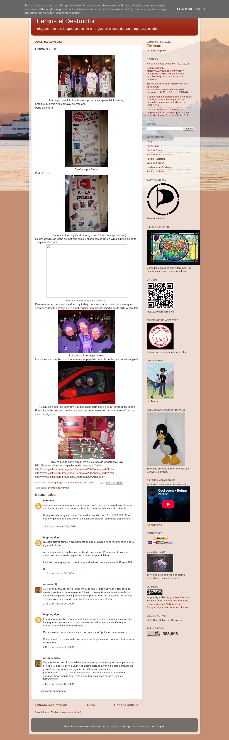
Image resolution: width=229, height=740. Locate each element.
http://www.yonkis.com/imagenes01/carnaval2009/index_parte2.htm (74, 473)
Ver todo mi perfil (156, 50)
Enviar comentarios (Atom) (66, 712)
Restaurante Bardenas (159, 167)
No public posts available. (161, 63)
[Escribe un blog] (111, 483)
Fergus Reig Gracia (177, 597)
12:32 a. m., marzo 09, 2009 (59, 526)
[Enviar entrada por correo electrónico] (101, 482)
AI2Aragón (153, 146)
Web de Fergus (155, 163)
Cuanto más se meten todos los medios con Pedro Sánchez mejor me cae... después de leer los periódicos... (169, 99)
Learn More (184, 9)
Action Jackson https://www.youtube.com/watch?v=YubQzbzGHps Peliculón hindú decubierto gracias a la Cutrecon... (166, 72)
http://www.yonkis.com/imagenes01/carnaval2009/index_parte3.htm (74, 469)
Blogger (160, 726)
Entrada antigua (126, 705)
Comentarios (154, 524)
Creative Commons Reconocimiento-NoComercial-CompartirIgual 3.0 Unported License (168, 604)
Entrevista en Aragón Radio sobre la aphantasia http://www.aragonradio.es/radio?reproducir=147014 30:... (167, 88)
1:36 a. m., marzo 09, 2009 (58, 603)
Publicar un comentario (53, 691)
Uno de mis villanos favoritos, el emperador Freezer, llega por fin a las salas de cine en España (168, 112)
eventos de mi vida (58, 487)
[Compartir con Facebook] (118, 483)
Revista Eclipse (155, 171)
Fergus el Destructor (66, 21)
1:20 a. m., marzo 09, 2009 (58, 573)
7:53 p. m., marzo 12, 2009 (58, 684)
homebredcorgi (121, 726)
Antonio (48, 584)
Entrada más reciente (51, 705)
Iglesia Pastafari (156, 159)
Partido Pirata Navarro (159, 154)
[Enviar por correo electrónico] (107, 483)
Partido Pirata (154, 150)
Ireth (46, 500)
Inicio (91, 705)
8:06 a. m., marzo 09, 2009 (58, 647)
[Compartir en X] (114, 483)
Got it (200, 9)
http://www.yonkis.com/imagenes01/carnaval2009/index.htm (70, 476)
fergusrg (48, 537)
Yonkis (98, 465)
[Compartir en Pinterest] (121, 483)
